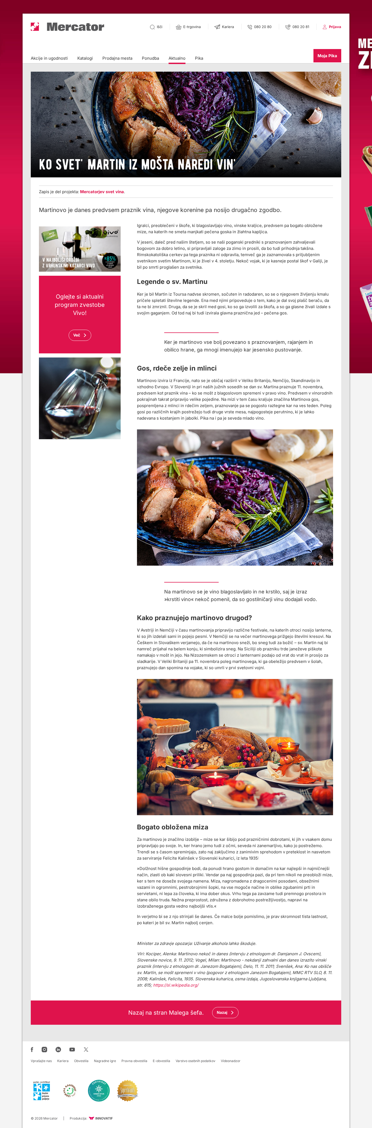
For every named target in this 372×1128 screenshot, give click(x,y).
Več (76, 335)
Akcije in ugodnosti (49, 58)
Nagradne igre (105, 1061)
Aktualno (177, 58)
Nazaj (222, 1012)
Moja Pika (327, 55)
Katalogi (85, 58)
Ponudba (150, 58)
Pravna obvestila (134, 1061)
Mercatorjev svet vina (102, 191)
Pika (199, 58)
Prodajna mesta (117, 58)
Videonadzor (230, 1061)
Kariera (63, 1061)
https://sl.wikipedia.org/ (175, 985)
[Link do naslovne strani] (67, 27)
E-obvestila (161, 1061)
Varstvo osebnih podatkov (195, 1061)
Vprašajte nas (41, 1061)
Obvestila (81, 1061)
